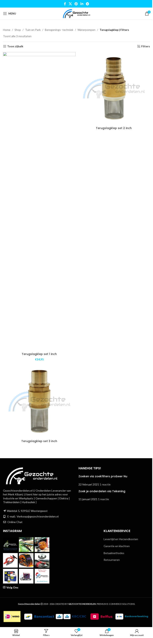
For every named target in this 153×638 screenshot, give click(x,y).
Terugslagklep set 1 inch (39, 354)
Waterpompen (86, 29)
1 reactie (105, 484)
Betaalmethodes (114, 553)
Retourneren (112, 559)
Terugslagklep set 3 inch (39, 441)
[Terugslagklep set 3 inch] (39, 401)
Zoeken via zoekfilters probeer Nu (102, 476)
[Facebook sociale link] (65, 4)
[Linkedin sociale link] (81, 4)
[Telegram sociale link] (87, 4)
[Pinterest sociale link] (76, 4)
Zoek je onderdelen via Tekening (101, 491)
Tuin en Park (33, 29)
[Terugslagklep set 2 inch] (113, 88)
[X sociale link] (70, 4)
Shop (18, 29)
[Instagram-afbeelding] (10, 544)
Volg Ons (12, 587)
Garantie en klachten (117, 546)
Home (6, 29)
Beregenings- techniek (59, 29)
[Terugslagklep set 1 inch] (39, 201)
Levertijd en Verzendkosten (121, 539)
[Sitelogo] (76, 13)
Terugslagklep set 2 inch (114, 128)
